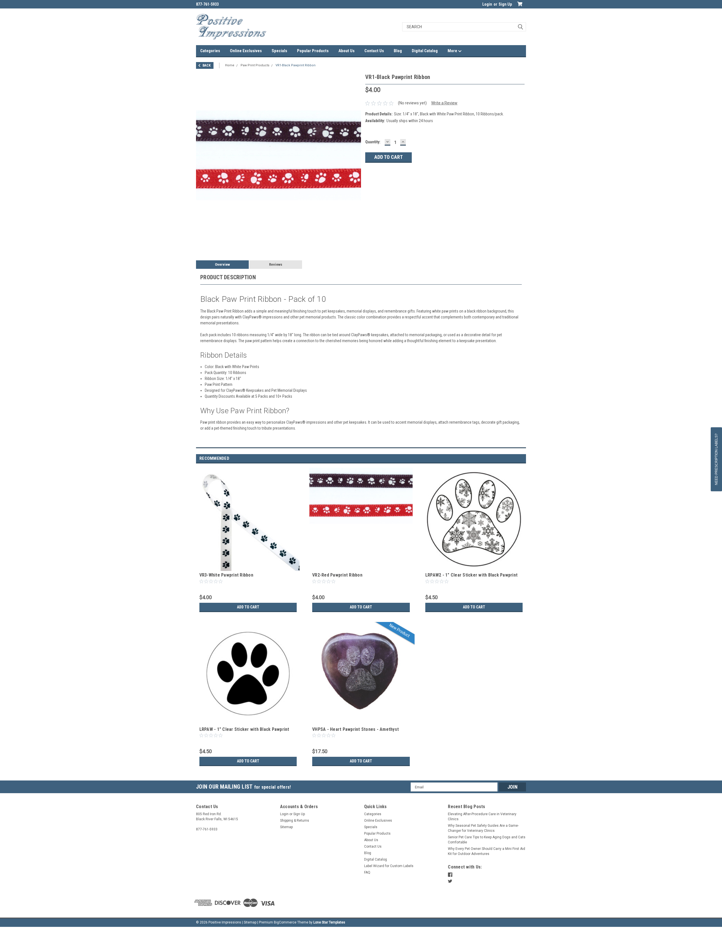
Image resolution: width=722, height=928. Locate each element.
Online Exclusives (246, 50)
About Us (346, 50)
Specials (279, 50)
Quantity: (372, 142)
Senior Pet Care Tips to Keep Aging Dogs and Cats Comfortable (486, 839)
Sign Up (505, 4)
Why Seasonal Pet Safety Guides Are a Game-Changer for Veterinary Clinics (483, 828)
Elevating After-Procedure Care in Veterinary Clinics (482, 816)
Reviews (275, 264)
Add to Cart (248, 607)
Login (487, 4)
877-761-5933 (207, 4)
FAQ (367, 872)
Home (229, 65)
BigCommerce (285, 922)
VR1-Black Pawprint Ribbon (296, 65)
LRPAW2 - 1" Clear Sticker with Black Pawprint (471, 575)
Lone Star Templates (329, 922)
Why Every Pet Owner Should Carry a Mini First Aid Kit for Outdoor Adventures (486, 851)
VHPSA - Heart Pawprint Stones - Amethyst (355, 729)
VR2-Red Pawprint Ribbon (337, 575)
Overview (222, 264)
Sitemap (286, 827)
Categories (210, 50)
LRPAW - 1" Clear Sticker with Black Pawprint (244, 729)
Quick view (248, 566)
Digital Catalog (425, 50)
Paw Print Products (255, 65)
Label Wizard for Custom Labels (388, 866)
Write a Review (444, 103)
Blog (398, 50)
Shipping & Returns (294, 821)
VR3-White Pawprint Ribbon (226, 575)
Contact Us (374, 50)
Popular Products (313, 50)
